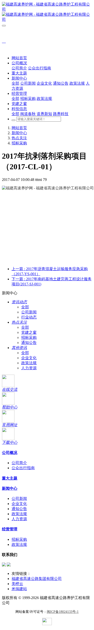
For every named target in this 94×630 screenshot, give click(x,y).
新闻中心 (19, 133)
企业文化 (29, 358)
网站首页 (19, 58)
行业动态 (29, 317)
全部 (15, 83)
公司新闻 (29, 312)
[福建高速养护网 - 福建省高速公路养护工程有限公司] (47, 12)
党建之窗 (29, 332)
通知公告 (29, 343)
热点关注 (19, 138)
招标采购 (19, 143)
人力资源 (29, 368)
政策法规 (29, 363)
